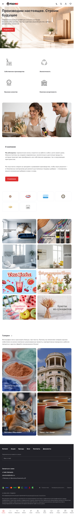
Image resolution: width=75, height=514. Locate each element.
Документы (47, 449)
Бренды (21, 449)
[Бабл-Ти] (19, 282)
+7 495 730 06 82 (7, 472)
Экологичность (45, 71)
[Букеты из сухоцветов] (54, 307)
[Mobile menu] (2, 3)
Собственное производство (14, 71)
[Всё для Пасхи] (54, 282)
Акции (13, 449)
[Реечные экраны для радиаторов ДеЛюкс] (19, 256)
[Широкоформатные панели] (19, 231)
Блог (28, 449)
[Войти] (66, 4)
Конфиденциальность (58, 487)
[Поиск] (61, 4)
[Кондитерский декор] (19, 307)
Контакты (36, 449)
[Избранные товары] (70, 4)
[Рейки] (54, 256)
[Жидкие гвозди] (54, 231)
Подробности (8, 29)
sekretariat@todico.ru (8, 475)
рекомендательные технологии (36, 495)
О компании (12, 179)
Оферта (69, 487)
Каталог (5, 449)
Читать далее (41, 503)
